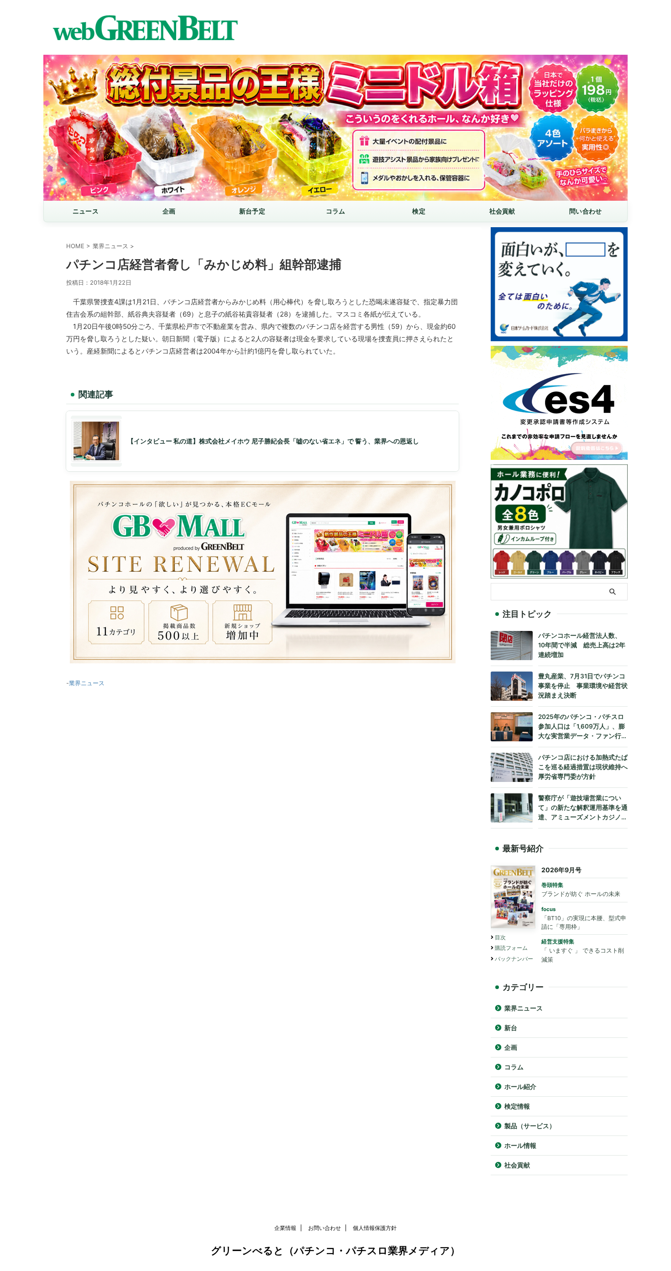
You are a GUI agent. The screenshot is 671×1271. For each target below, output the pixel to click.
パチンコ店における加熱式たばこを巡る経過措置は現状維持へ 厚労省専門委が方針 (583, 767)
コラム (336, 211)
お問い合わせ (324, 1227)
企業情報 (285, 1227)
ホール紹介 (520, 1086)
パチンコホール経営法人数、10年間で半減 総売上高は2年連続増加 (581, 645)
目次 (500, 937)
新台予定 (252, 211)
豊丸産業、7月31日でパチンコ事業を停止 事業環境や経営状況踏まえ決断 (583, 685)
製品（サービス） (530, 1126)
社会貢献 (502, 211)
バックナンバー (514, 958)
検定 (418, 211)
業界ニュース (87, 683)
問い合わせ (585, 211)
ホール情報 (520, 1145)
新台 (510, 1027)
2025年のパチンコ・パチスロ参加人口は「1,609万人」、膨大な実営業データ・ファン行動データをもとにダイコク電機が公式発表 (583, 727)
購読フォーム (511, 947)
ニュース (86, 211)
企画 (169, 211)
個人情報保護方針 (375, 1227)
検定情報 (517, 1106)
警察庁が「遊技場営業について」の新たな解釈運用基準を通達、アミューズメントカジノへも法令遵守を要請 (583, 808)
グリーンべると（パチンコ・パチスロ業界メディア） (335, 1250)
